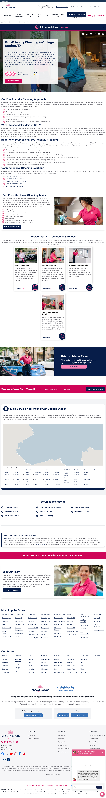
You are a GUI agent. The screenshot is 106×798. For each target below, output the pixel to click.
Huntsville (37, 474)
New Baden (57, 477)
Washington (87, 479)
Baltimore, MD (6, 628)
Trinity (85, 474)
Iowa (29, 662)
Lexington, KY (45, 618)
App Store (64, 715)
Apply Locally (74, 6)
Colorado (5, 669)
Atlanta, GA (5, 621)
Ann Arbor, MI (6, 618)
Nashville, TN (58, 618)
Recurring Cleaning (22, 265)
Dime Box (27, 474)
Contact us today (40, 544)
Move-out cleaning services (14, 186)
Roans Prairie (77, 469)
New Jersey (58, 662)
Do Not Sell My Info (61, 785)
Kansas (30, 666)
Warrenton (86, 477)
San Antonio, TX (85, 625)
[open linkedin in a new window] (99, 34)
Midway (46, 481)
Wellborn (86, 481)
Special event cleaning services (16, 181)
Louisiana (31, 672)
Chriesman (17, 484)
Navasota (56, 474)
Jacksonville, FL (33, 634)
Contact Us (61, 742)
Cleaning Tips (93, 738)
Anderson (7, 469)
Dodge (26, 479)
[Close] (104, 27)
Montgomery (57, 469)
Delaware (18, 656)
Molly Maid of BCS (27, 22)
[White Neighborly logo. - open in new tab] (5, 1)
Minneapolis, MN (59, 614)
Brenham (7, 484)
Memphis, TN (45, 628)
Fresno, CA (31, 621)
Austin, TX (5, 624)
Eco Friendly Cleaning (82, 511)
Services (31, 731)
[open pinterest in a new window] (103, 34)
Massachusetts (46, 659)
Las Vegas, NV (45, 614)
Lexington (47, 472)
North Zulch (67, 469)
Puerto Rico (71, 669)
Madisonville (47, 479)
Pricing (46, 15)
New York (57, 669)
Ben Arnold (7, 477)
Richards (66, 477)
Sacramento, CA (72, 631)
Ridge (65, 480)
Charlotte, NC (19, 614)
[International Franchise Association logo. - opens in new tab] (4, 760)
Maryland (44, 656)
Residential (7, 15)
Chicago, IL (18, 618)
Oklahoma (70, 659)
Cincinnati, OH (19, 621)
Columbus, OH (19, 633)
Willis (95, 469)
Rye (75, 477)
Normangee (57, 484)
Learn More (19, 288)
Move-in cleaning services (14, 183)
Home (5, 22)
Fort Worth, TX (32, 618)
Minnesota (44, 666)
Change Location (62, 7)
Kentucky (31, 669)
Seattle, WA (97, 614)
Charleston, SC (6, 636)
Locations (14, 22)
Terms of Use (30, 785)
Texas (82, 662)
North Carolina (59, 672)
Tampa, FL (97, 618)
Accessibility (50, 785)
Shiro (75, 479)
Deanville (27, 472)
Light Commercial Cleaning (79, 265)
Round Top (76, 474)
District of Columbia (18, 660)
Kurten (36, 484)
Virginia (82, 669)
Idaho (17, 671)
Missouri (43, 672)
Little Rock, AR (45, 621)
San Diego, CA (85, 628)
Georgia (17, 668)
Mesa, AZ (44, 631)
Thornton (86, 472)
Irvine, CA (31, 631)
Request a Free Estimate (12, 226)
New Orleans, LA (59, 621)
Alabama (4, 656)
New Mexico (58, 666)
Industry (36, 477)
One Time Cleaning (49, 265)
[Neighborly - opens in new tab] (8, 759)
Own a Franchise (63, 752)
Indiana (30, 659)
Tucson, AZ (97, 621)
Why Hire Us (30, 15)
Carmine (17, 479)
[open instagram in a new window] (95, 34)
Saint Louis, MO (72, 634)
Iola (35, 479)
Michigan (44, 662)
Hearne (36, 469)
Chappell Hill (18, 481)
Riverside (66, 482)
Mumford (56, 472)
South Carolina (72, 672)
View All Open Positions (11, 590)
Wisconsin (97, 656)
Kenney (36, 481)
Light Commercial (19, 15)
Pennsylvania (71, 666)
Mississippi (44, 669)
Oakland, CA (58, 624)
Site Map (92, 745)
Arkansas (5, 662)
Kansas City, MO (33, 638)
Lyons (46, 477)
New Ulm (56, 479)
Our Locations (93, 742)
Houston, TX (32, 624)
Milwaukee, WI (45, 638)
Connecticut (6, 672)
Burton (16, 472)
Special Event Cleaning (82, 507)
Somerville (86, 469)
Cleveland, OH (19, 624)
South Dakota (84, 656)
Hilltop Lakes (38, 472)
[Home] (2, 22)
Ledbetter (47, 469)
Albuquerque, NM (7, 614)
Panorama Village (66, 472)
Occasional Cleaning (12, 516)
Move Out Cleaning (46, 516)
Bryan (16, 469)
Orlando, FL (58, 636)
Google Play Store (80, 715)
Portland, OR (71, 621)
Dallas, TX (18, 636)
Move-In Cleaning (46, 511)
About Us (38, 15)
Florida (17, 664)
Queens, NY (71, 624)
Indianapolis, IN (33, 628)
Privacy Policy (40, 785)
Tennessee (83, 659)
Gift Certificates (98, 6)
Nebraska (57, 656)
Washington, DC (99, 630)
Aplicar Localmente (86, 6)
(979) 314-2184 (95, 15)
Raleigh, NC (71, 628)
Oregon (69, 662)
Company (61, 731)
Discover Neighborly (33, 715)
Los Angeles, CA (46, 624)
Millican (46, 484)
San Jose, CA (84, 637)
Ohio (68, 656)
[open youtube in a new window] (91, 34)
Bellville (7, 474)
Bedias (6, 472)
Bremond (7, 481)
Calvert (16, 477)
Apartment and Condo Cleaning (51, 507)
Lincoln (46, 474)
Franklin (26, 481)
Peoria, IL (70, 614)
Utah (81, 666)
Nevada (56, 659)
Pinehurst (66, 475)
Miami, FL (44, 634)
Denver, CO (31, 614)
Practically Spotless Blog (58, 15)
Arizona (4, 659)
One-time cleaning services (14, 176)
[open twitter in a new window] (87, 34)
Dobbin (26, 477)
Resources (93, 731)
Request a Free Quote (78, 14)
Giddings (27, 484)
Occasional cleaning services (15, 179)
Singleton (76, 481)
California (5, 666)
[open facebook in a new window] (83, 34)
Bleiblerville (7, 479)
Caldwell (17, 474)
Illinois (30, 656)
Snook (75, 484)
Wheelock (86, 484)
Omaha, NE (57, 633)
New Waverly (57, 481)
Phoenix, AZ (71, 618)
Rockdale (76, 472)
